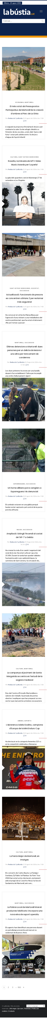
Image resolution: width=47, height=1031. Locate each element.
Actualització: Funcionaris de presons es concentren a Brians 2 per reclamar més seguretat (24, 298)
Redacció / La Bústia (15, 118)
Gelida (19, 530)
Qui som (20, 1008)
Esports (27, 721)
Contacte (11, 1011)
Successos (24, 291)
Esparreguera (19, 484)
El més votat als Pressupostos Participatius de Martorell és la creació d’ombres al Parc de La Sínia (24, 110)
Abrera (21, 721)
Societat (35, 288)
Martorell (29, 102)
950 (19, 987)
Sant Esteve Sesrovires (28, 157)
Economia (19, 102)
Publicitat (27, 1008)
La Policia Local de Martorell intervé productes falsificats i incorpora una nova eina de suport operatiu (24, 911)
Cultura (13, 157)
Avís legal (13, 1008)
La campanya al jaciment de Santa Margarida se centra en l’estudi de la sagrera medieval (24, 676)
